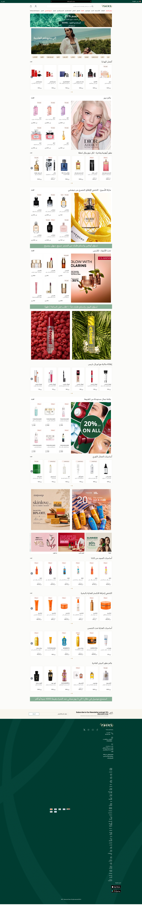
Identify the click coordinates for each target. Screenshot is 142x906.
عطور (111, 784)
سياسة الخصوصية (110, 880)
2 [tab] (70, 393)
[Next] (32, 77)
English (134, 1)
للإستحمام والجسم (110, 792)
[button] (139, 1)
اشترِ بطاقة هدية (111, 781)
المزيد (31, 61)
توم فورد (86, 57)
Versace (110, 810)
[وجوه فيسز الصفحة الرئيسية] (106, 6)
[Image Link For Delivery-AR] (71, 699)
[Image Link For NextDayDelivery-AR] (71, 306)
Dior (111, 801)
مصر (138, 1)
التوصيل (110, 842)
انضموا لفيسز (110, 871)
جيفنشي (73, 57)
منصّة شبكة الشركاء (110, 867)
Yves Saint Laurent (110, 804)
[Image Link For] (91, 335)
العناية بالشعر (110, 795)
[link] (109, 11)
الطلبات (110, 830)
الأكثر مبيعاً (111, 778)
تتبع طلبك (111, 847)
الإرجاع (111, 844)
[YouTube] (93, 729)
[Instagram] (88, 729)
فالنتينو (42, 57)
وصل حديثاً (111, 774)
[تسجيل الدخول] (36, 6)
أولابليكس (35, 57)
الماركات (110, 771)
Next (51, 1)
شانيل (102, 57)
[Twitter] (84, 729)
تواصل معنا (111, 863)
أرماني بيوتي (65, 57)
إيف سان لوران (95, 57)
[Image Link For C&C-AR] (71, 245)
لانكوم (58, 57)
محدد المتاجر (111, 851)
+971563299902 (109, 741)
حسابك (110, 828)
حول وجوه (111, 857)
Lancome (110, 812)
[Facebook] (97, 729)
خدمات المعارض (110, 860)
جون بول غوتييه (50, 57)
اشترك (34, 714)
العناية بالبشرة (110, 789)
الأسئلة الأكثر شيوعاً (110, 833)
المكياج (110, 786)
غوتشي (79, 57)
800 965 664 (107, 734)
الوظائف (110, 873)
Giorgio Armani (110, 808)
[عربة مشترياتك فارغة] (31, 6)
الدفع (111, 836)
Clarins (110, 814)
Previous (90, 1)
